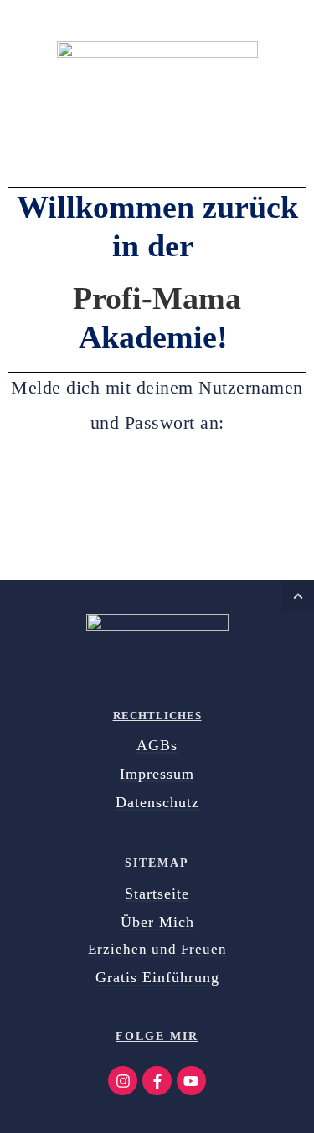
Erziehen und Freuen (157, 949)
